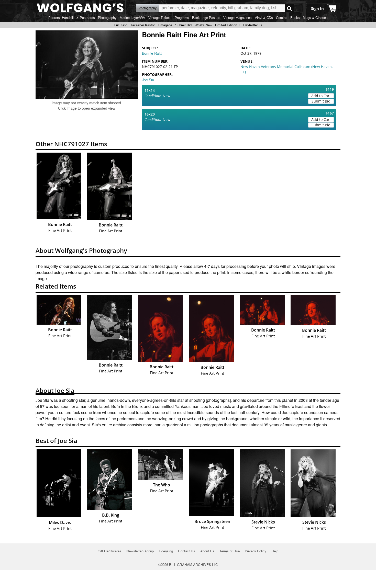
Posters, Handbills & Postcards (71, 18)
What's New (203, 25)
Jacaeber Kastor (142, 25)
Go (289, 8)
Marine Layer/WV (132, 18)
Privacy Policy (255, 551)
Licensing (166, 551)
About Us (207, 551)
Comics (281, 18)
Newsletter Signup (140, 551)
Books (295, 18)
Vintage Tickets (160, 18)
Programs (182, 18)
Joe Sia (148, 79)
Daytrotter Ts (252, 25)
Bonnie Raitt (152, 53)
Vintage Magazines (237, 18)
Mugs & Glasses (315, 18)
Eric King (120, 25)
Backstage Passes (206, 18)
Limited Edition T (227, 25)
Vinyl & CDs (264, 18)
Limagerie (165, 25)
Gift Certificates (109, 551)
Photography (107, 18)
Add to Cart (321, 95)
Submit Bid (183, 25)
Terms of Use (229, 551)
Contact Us (186, 551)
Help (274, 551)
